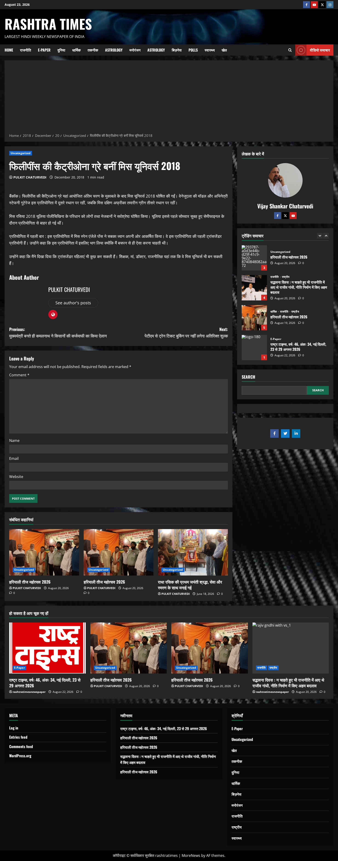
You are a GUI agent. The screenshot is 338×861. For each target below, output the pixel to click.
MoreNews (191, 855)
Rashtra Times (48, 24)
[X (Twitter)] (322, 4)
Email (14, 458)
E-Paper (44, 50)
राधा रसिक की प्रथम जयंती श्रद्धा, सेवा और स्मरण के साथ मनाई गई (190, 584)
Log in (13, 728)
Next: (186, 332)
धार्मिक (76, 50)
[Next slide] (326, 236)
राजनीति (25, 50)
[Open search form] (290, 50)
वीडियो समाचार (320, 49)
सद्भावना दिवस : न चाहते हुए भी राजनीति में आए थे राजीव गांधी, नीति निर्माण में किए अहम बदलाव (254, 258)
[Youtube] (314, 4)
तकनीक (93, 50)
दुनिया (61, 50)
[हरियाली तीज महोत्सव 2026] (44, 552)
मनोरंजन (134, 50)
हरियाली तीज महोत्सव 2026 (30, 582)
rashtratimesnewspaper (29, 692)
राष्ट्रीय (286, 247)
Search (248, 377)
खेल (224, 50)
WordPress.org (20, 755)
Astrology (114, 50)
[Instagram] (330, 4)
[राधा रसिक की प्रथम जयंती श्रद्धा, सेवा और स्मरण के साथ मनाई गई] (193, 552)
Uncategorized (21, 153)
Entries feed (18, 737)
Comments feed (21, 746)
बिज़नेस (177, 50)
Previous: (58, 332)
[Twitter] (285, 215)
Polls (193, 50)
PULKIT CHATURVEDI (29, 177)
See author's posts (73, 302)
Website (16, 476)
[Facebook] (306, 4)
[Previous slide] (320, 236)
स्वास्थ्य (210, 50)
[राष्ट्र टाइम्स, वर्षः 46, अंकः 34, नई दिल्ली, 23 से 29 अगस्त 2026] (47, 648)
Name (14, 440)
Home (9, 50)
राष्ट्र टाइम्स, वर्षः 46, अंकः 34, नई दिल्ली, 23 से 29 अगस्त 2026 (254, 317)
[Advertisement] (169, 98)
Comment (19, 374)
